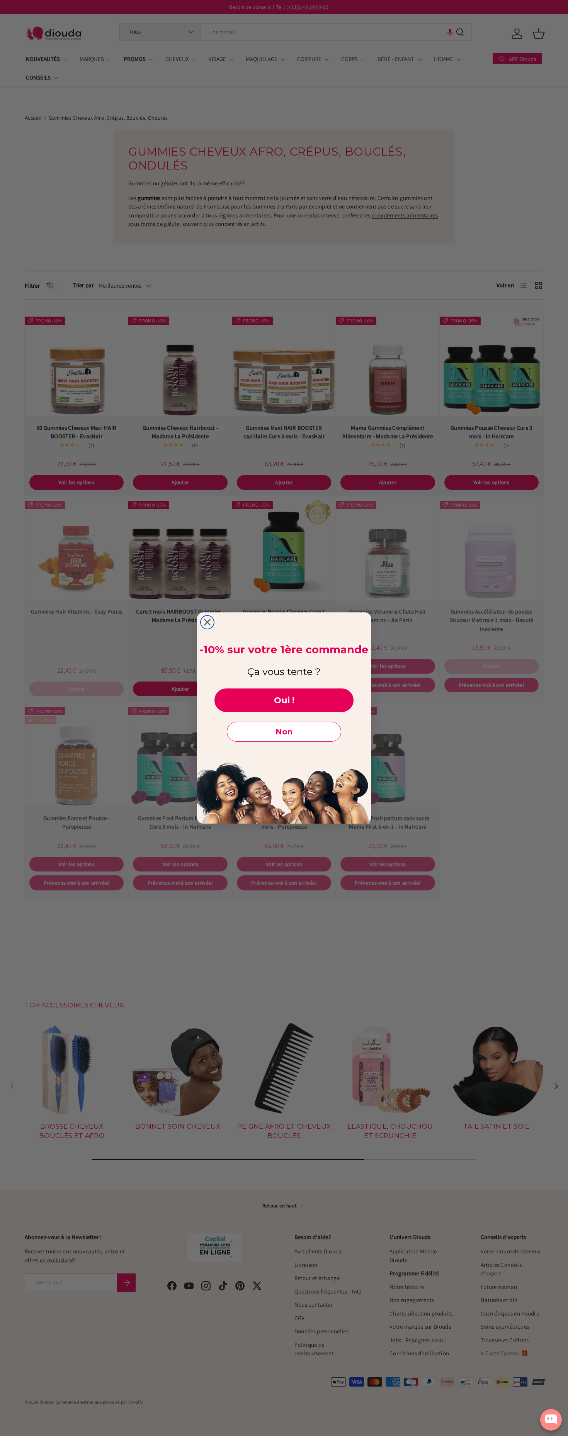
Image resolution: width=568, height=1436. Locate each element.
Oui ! (284, 700)
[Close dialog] (207, 622)
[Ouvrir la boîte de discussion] (551, 1420)
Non (284, 731)
